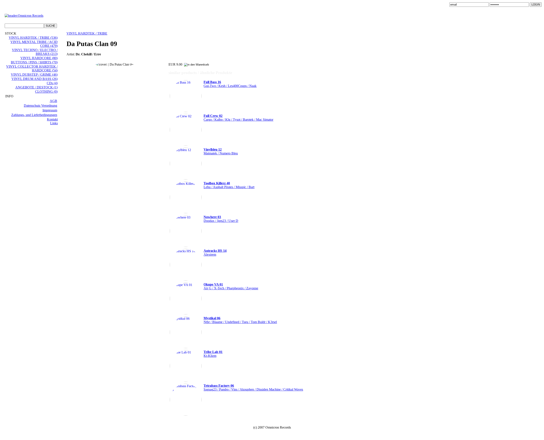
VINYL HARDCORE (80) (39, 58)
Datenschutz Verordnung (40, 105)
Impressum (49, 110)
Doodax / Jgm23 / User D (221, 219)
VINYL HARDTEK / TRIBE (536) (33, 37)
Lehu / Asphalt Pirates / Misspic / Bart (229, 185)
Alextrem (215, 252)
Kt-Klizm (213, 353)
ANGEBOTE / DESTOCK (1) (36, 87)
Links (54, 123)
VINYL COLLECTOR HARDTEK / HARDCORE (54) (32, 68)
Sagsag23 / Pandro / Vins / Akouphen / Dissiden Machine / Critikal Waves (253, 387)
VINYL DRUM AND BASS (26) (34, 79)
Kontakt (52, 119)
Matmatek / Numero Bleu (221, 151)
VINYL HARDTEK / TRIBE (87, 33)
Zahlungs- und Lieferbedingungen (34, 115)
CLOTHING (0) (46, 91)
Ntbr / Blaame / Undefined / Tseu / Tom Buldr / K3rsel (240, 320)
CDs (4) (52, 83)
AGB (53, 101)
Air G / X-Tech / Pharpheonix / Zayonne (231, 286)
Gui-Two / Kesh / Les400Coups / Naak (230, 84)
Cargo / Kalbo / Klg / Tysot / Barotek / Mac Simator (238, 117)
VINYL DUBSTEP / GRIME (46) (34, 74)
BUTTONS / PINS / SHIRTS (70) (34, 62)
